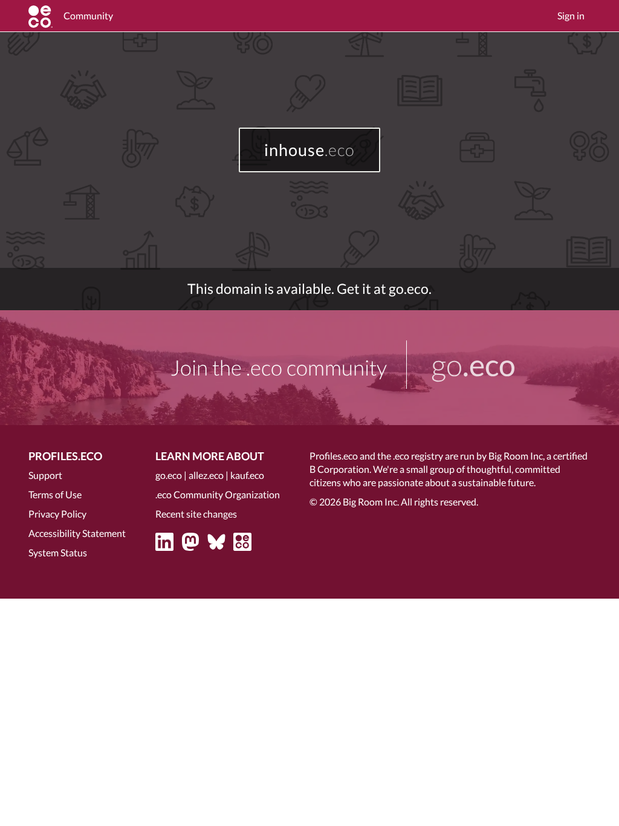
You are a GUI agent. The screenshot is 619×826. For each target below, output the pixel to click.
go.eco (168, 475)
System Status (57, 552)
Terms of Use (55, 494)
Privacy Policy (57, 513)
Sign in (571, 15)
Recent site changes (196, 513)
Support (45, 475)
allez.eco (206, 475)
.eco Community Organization (217, 494)
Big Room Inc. (371, 501)
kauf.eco (247, 475)
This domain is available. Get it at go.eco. (309, 289)
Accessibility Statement (77, 533)
